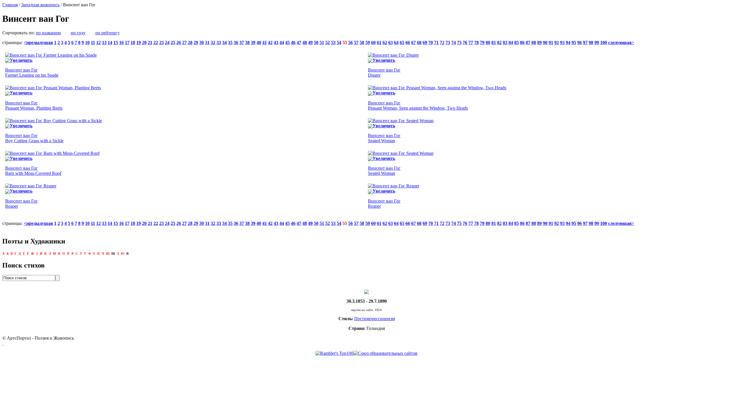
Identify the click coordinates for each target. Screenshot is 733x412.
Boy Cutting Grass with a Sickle (34, 138)
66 (407, 42)
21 (150, 42)
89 (539, 42)
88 (533, 42)
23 (161, 42)
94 (568, 42)
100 (603, 42)
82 (499, 42)
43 (276, 42)
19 (138, 42)
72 (442, 42)
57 (356, 42)
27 (184, 42)
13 (104, 42)
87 (528, 42)
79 (482, 42)
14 (110, 42)
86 (522, 42)
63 (390, 42)
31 (207, 42)
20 (144, 42)
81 (493, 42)
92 (556, 42)
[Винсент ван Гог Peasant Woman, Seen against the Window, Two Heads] (437, 87)
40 (259, 42)
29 (196, 42)
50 (316, 42)
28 (190, 42)
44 (281, 42)
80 (488, 42)
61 (379, 42)
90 (545, 42)
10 (87, 42)
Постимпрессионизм (374, 318)
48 (304, 42)
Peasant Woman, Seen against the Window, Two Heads (418, 105)
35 (230, 42)
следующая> (621, 42)
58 (362, 42)
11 (93, 42)
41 (264, 42)
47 (299, 42)
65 (402, 42)
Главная (10, 4)
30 (201, 42)
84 (511, 42)
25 (173, 42)
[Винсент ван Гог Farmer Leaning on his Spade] (51, 55)
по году (78, 32)
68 (419, 42)
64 (396, 42)
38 (247, 42)
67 (413, 42)
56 (350, 42)
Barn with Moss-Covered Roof (33, 171)
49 (310, 42)
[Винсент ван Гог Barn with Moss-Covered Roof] (52, 153)
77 (470, 42)
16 (121, 42)
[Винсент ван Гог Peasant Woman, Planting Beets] (53, 87)
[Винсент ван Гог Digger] (393, 55)
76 (465, 42)
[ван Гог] (366, 291)
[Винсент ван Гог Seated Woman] (401, 120)
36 (236, 42)
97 (585, 42)
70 (430, 42)
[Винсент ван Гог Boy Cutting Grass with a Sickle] (53, 120)
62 (385, 42)
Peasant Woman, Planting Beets (33, 105)
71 (436, 42)
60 (373, 42)
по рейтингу (107, 32)
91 (551, 42)
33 (218, 42)
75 (459, 42)
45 (287, 42)
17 (127, 42)
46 (293, 42)
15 (115, 42)
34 (224, 42)
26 (178, 42)
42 (270, 42)
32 (213, 42)
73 (448, 42)
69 (425, 42)
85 (516, 42)
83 (505, 42)
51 (322, 42)
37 (241, 42)
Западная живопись (40, 4)
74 (453, 42)
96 (579, 42)
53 (333, 42)
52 (327, 42)
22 (155, 42)
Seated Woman (384, 138)
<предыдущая (38, 42)
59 (367, 42)
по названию (48, 32)
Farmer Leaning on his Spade (31, 73)
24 (167, 42)
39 (253, 42)
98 (591, 42)
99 (596, 42)
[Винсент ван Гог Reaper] (30, 185)
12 (98, 42)
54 (339, 42)
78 (476, 42)
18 (133, 42)
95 (574, 42)
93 (562, 42)
